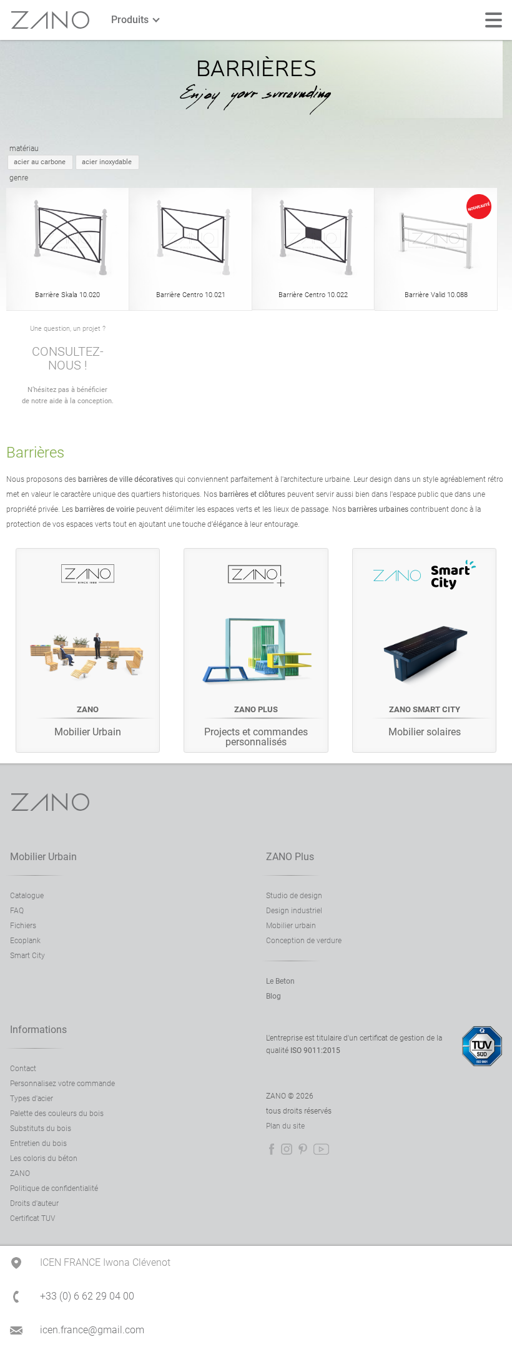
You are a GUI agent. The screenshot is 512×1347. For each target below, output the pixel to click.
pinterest (302, 1149)
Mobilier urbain (291, 925)
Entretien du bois (38, 1143)
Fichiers (23, 925)
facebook (271, 1149)
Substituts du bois (40, 1128)
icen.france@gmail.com (92, 1330)
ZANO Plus (290, 857)
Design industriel (294, 910)
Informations (38, 1030)
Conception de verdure (304, 940)
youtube (321, 1149)
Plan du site (285, 1126)
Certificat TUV (32, 1218)
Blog (273, 996)
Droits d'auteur (34, 1203)
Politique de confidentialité (54, 1188)
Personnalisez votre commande (62, 1083)
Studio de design (294, 895)
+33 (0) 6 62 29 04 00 (87, 1296)
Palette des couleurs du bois (57, 1113)
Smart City (27, 955)
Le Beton (280, 981)
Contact (23, 1068)
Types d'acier (31, 1098)
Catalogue (27, 895)
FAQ (17, 910)
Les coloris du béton (43, 1158)
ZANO (50, 20)
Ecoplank (25, 940)
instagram (286, 1149)
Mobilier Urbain (43, 857)
